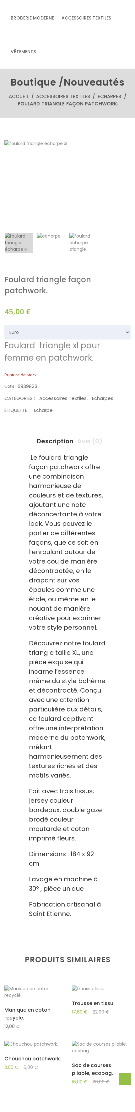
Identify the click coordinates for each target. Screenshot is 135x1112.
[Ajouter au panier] (18, 993)
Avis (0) (89, 441)
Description (55, 441)
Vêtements (23, 51)
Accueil (19, 96)
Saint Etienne (49, 913)
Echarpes (110, 96)
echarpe (43, 410)
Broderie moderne (32, 18)
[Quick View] (33, 993)
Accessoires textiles (86, 18)
